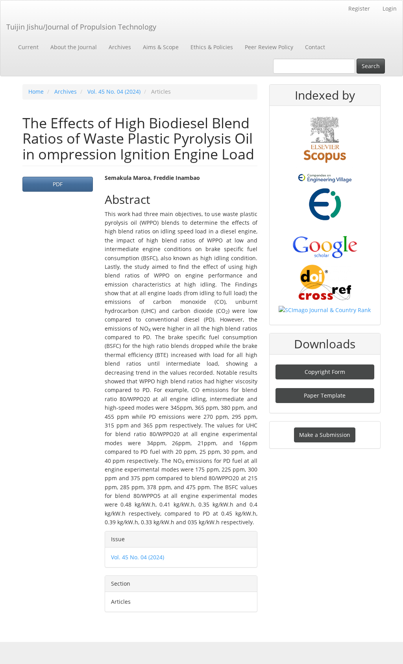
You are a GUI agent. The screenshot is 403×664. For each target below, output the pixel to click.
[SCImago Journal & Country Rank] (325, 309)
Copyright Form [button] (325, 371)
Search (371, 66)
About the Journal (73, 47)
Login (390, 8)
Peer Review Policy (269, 47)
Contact (315, 47)
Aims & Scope (161, 47)
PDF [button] (58, 184)
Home (36, 91)
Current (28, 47)
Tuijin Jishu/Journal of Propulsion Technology (81, 26)
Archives (120, 47)
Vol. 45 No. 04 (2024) (113, 91)
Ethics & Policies (211, 47)
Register (359, 8)
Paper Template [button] (325, 395)
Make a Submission (324, 434)
